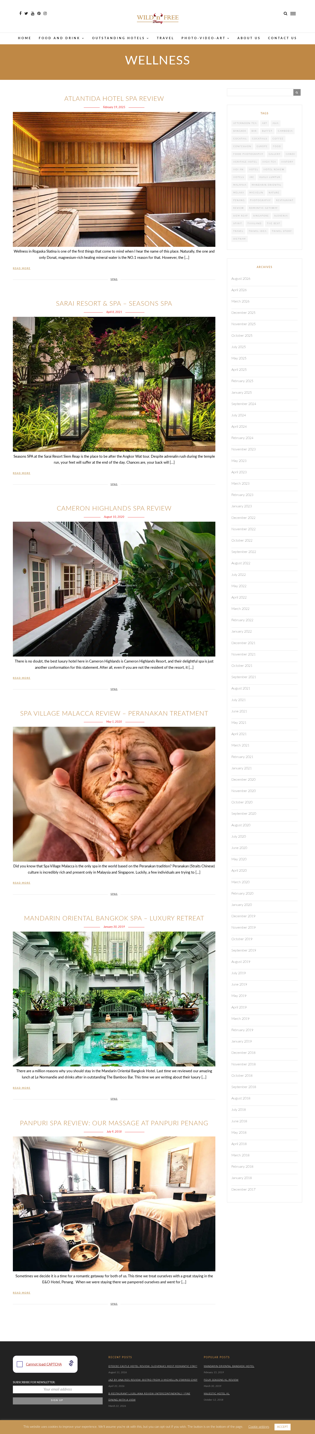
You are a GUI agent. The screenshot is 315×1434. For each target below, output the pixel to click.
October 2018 (241, 1075)
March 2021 (240, 745)
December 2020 (243, 779)
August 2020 (240, 825)
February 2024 (242, 438)
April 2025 (239, 369)
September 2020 (243, 813)
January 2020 (241, 905)
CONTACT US (282, 38)
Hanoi (290, 154)
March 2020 (240, 882)
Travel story (282, 231)
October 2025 (241, 335)
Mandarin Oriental (266, 185)
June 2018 (239, 1121)
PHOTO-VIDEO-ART (204, 38)
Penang (239, 200)
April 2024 (239, 426)
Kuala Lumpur (270, 177)
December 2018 (243, 1052)
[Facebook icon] (20, 13)
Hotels (238, 177)
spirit (237, 223)
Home (25, 38)
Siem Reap (240, 216)
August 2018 (240, 1098)
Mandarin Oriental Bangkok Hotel (229, 1366)
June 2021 (239, 711)
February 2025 (242, 381)
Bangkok (239, 131)
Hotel (253, 169)
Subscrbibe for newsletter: (34, 1382)
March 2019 (240, 1018)
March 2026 (240, 301)
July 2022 (238, 574)
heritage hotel (245, 162)
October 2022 (241, 540)
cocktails (259, 139)
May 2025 (238, 358)
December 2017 (243, 1189)
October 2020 (241, 802)
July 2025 (238, 347)
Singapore (261, 216)
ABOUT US (249, 38)
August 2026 (240, 278)
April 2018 (239, 1144)
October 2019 (241, 939)
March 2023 (240, 483)
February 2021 (242, 757)
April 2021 (239, 734)
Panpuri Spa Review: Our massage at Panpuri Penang (114, 1123)
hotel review (274, 169)
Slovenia (281, 216)
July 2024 (238, 415)
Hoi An (238, 169)
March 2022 (240, 609)
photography (260, 200)
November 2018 (243, 1064)
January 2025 (241, 392)
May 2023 (238, 461)
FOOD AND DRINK (59, 38)
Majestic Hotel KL (217, 1393)
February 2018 (242, 1166)
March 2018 (240, 1155)
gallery (274, 154)
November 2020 (243, 791)
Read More (21, 268)
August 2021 (240, 688)
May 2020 (238, 859)
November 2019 (243, 927)
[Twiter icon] (26, 13)
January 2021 (241, 768)
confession (242, 146)
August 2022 (240, 563)
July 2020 (238, 836)
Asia (276, 123)
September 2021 (243, 677)
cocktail (240, 139)
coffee (278, 139)
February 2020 (242, 893)
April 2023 (239, 472)
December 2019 (243, 916)
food (277, 146)
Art (264, 123)
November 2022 (243, 529)
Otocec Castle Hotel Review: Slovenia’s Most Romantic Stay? (152, 1366)
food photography (248, 154)
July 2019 (238, 973)
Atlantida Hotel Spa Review (114, 99)
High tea (269, 162)
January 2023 (241, 506)
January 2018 (241, 1178)
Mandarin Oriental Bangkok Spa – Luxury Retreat (114, 918)
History (287, 162)
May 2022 (238, 586)
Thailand (255, 223)
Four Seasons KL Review (221, 1380)
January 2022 (241, 631)
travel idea (258, 231)
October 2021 (241, 665)
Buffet (267, 131)
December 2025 (243, 312)
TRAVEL (165, 38)
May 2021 (238, 722)
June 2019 (239, 984)
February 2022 (242, 620)
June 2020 (239, 848)
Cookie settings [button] (258, 1426)
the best (273, 223)
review (238, 208)
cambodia (285, 131)
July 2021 (238, 700)
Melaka (238, 193)
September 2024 (243, 404)
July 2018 (238, 1109)
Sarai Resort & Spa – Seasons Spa (114, 304)
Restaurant (285, 200)
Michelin (256, 193)
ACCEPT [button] (282, 1427)
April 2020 (239, 870)
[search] (285, 14)
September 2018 (243, 1087)
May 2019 (238, 996)
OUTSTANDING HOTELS (118, 38)
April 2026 (239, 290)
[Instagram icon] (45, 13)
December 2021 (243, 643)
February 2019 (242, 1030)
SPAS (114, 279)
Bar (254, 131)
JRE (251, 177)
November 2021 (243, 654)
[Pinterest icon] (38, 13)
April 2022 (239, 597)
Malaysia (239, 185)
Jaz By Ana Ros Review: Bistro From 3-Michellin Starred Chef (153, 1380)
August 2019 (240, 961)
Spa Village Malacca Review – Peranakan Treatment (114, 713)
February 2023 (242, 495)
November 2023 (243, 449)
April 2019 (239, 1007)
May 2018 (238, 1132)
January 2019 (241, 1041)
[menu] (293, 13)
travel (238, 231)
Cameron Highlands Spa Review (114, 508)
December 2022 (243, 518)
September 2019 (243, 950)
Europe (262, 146)
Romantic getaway (263, 208)
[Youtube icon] (32, 13)
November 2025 (243, 324)
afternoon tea (245, 123)
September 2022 (243, 552)
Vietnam (239, 239)
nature (274, 193)
